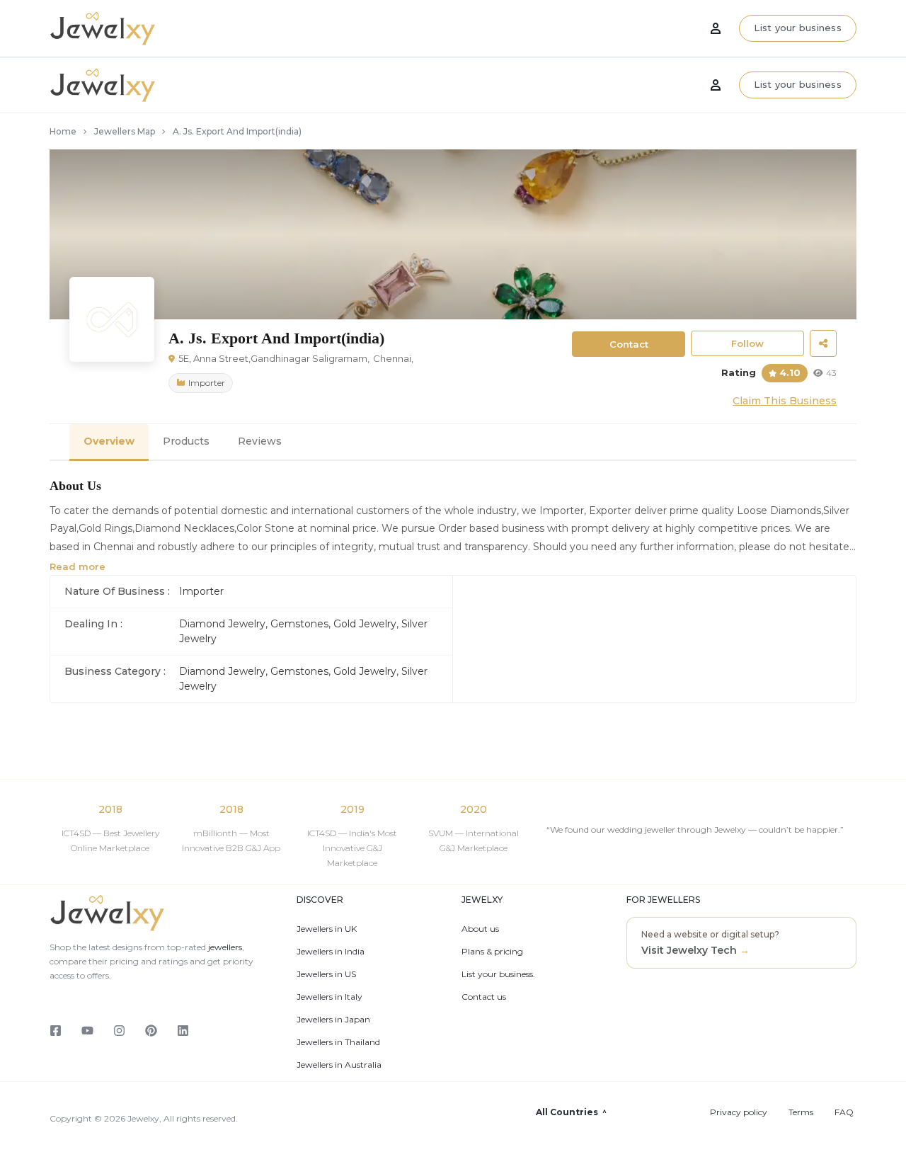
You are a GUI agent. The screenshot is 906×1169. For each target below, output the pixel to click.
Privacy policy (738, 1112)
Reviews (260, 441)
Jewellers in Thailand (338, 1042)
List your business (798, 84)
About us (480, 929)
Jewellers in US (326, 974)
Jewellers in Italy (329, 997)
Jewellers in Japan (333, 1020)
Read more (77, 566)
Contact (628, 344)
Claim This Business (785, 400)
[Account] (716, 85)
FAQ (844, 1112)
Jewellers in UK (327, 929)
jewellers (224, 947)
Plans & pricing (492, 952)
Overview (109, 441)
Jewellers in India (331, 952)
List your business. (498, 974)
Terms (801, 1112)
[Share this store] (823, 343)
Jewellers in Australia (339, 1065)
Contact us (483, 997)
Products (186, 441)
